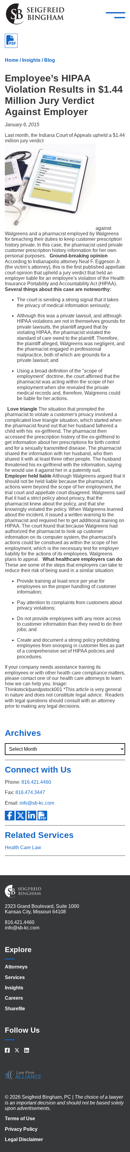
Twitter (20, 815)
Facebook (10, 815)
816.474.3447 (30, 792)
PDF (42, 815)
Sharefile (15, 1008)
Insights (31, 60)
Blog (49, 60)
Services (15, 977)
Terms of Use (20, 1118)
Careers (14, 998)
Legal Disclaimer (24, 1139)
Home (11, 60)
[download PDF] (11, 41)
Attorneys (16, 966)
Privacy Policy (21, 1129)
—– (115, 14)
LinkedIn (31, 815)
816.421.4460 (36, 782)
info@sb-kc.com (37, 803)
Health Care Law (23, 847)
